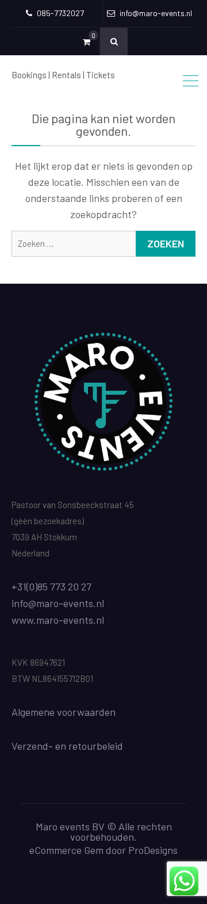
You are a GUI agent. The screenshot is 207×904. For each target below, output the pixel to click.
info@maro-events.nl (58, 603)
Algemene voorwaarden (64, 711)
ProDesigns (153, 850)
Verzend (30, 745)
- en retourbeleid (85, 745)
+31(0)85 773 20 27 (51, 586)
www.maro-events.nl (58, 619)
